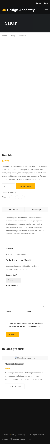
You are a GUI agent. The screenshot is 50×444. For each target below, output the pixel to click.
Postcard (22, 36)
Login (46, 3)
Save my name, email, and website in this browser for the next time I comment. (26, 325)
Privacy (5, 439)
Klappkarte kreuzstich (14, 364)
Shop (13, 36)
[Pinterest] (23, 197)
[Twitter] (17, 197)
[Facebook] (11, 197)
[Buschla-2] (7, 95)
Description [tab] (13, 210)
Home (4, 36)
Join (29, 439)
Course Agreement (17, 439)
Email (29, 311)
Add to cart (25, 186)
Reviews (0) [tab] (36, 210)
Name (9, 311)
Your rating (11, 275)
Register (39, 3)
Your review (12, 286)
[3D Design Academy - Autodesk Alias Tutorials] (18, 10)
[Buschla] (25, 67)
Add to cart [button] (15, 386)
